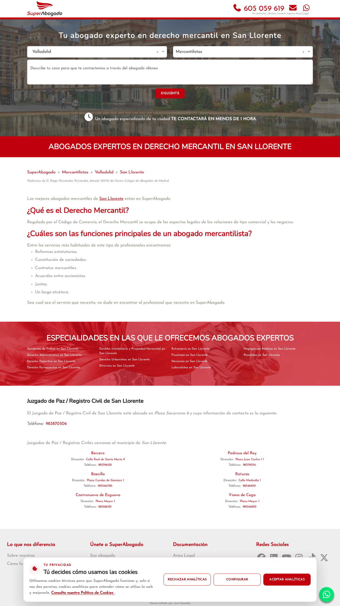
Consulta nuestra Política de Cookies (82, 593)
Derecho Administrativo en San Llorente (54, 355)
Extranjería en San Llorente (190, 348)
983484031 (249, 485)
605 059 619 (263, 9)
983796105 (105, 464)
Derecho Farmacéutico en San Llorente (53, 367)
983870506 (56, 424)
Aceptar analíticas (287, 579)
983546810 (249, 506)
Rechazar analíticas (187, 579)
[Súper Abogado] (44, 8)
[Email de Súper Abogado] (293, 8)
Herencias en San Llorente (189, 361)
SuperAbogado (41, 172)
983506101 (105, 506)
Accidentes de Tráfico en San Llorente (52, 348)
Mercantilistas (75, 172)
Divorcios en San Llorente (116, 365)
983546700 (105, 485)
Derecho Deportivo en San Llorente (51, 361)
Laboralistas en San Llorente (191, 367)
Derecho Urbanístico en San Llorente (124, 359)
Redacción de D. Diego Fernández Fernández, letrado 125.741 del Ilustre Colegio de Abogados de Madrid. (98, 180)
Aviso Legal (302, 13)
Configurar (237, 579)
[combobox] (92, 52)
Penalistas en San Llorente (262, 355)
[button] (158, 52)
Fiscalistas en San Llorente (189, 355)
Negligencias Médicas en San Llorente (269, 348)
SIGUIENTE (170, 93)
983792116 (249, 464)
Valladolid (104, 172)
